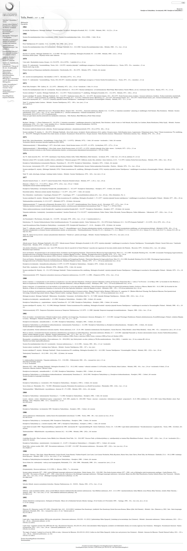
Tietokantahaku (25, 540)
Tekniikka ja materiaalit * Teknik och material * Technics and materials (10, 41)
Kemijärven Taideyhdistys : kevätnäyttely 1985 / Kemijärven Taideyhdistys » (162, 10)
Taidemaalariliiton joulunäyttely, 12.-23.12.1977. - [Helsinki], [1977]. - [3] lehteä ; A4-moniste (51, 201)
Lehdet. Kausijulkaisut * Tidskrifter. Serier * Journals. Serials (10, 86)
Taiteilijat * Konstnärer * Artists (10, 21)
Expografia (24, 24)
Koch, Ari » (180, 9)
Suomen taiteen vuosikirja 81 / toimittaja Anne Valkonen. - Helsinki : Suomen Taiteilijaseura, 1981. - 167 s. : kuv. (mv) (59, 347)
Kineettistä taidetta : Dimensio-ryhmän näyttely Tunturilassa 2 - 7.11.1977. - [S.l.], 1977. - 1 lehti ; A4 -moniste (56, 192)
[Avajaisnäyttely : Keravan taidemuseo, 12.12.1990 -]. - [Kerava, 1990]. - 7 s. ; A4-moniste (50, 469)
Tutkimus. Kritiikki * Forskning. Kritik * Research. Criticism (9, 58)
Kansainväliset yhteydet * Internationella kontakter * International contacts (11, 53)
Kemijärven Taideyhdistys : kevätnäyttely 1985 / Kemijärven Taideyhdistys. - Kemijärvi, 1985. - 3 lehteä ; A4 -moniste (59, 409)
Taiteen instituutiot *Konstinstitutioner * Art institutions (10, 47)
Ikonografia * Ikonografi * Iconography (10, 36)
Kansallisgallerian (105, 546)
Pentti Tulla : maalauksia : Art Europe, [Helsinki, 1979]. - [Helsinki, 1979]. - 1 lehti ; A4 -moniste (52, 267)
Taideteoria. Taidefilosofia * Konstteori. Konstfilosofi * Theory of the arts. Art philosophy (10, 65)
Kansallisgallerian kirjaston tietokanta (8, 96)
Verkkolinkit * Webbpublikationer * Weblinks (9, 91)
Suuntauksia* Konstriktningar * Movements (8, 31)
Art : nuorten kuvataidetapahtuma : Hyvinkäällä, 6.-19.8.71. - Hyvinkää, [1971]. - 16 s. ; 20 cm (52, 77)
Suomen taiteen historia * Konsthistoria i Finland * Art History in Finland (10, 25)
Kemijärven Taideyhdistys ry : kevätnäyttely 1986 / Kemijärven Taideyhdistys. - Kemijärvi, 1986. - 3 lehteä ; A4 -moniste (60, 420)
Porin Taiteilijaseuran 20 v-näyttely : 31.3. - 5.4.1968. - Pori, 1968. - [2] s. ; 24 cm (48, 44)
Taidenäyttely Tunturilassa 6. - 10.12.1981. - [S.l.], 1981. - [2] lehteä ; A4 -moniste (48, 353)
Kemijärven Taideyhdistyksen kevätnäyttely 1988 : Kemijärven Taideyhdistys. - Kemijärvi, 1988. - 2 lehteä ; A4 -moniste (60, 459)
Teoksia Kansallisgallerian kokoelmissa (33, 538)
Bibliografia (24, 22)
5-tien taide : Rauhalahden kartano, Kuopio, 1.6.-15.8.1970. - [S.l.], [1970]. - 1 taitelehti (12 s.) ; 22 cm (54, 62)
